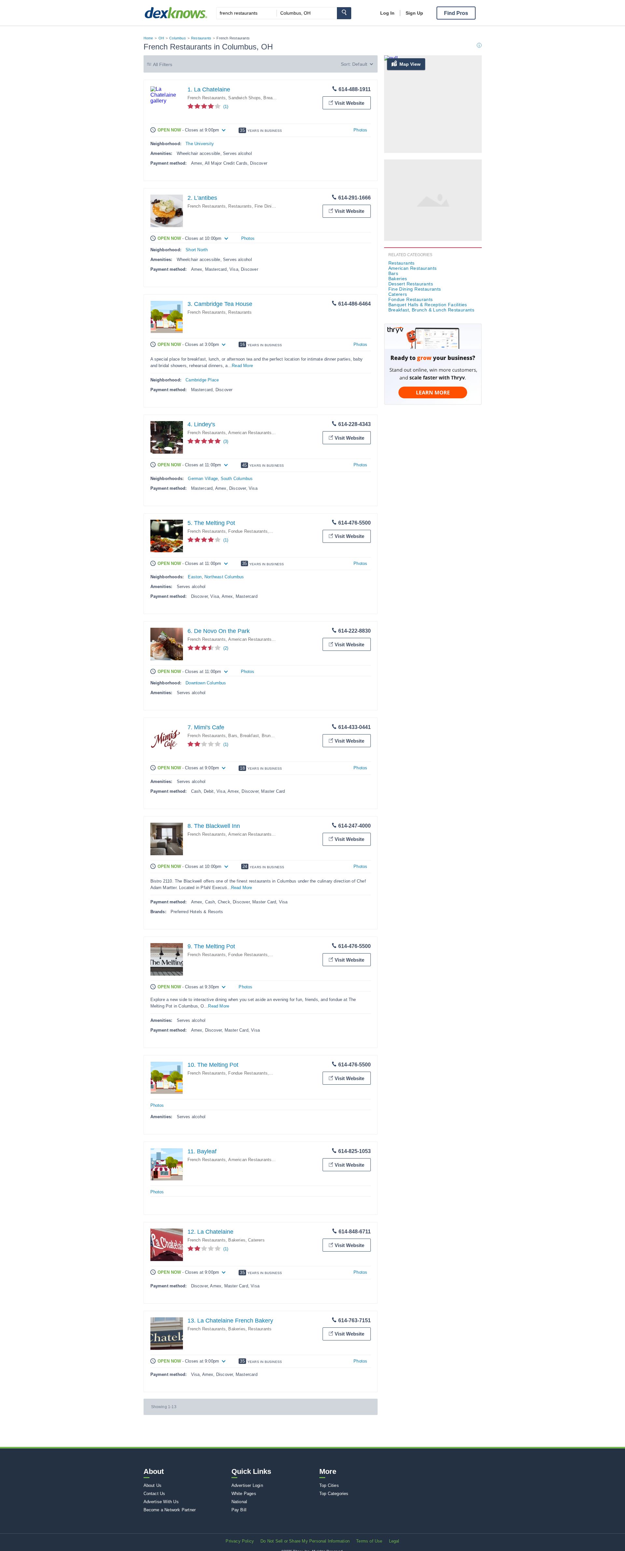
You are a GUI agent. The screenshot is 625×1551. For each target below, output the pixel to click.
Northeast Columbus (224, 576)
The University (200, 143)
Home (148, 38)
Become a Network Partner (170, 1509)
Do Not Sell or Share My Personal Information (305, 1541)
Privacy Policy (240, 1541)
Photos (360, 130)
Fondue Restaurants (248, 531)
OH (161, 38)
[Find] (344, 13)
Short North (197, 249)
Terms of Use (369, 1541)
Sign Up (414, 13)
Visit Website (349, 103)
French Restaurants (207, 97)
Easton (194, 576)
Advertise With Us (161, 1501)
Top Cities (329, 1485)
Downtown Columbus (206, 682)
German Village (203, 478)
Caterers (256, 1240)
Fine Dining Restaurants (278, 206)
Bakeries (236, 1240)
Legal (394, 1541)
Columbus (177, 38)
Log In (387, 13)
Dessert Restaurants (410, 283)
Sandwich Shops (244, 97)
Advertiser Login (247, 1485)
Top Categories (334, 1493)
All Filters (163, 64)
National (239, 1501)
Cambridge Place (202, 379)
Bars (232, 735)
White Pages (243, 1493)
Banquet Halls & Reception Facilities (427, 304)
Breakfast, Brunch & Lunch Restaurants (278, 735)
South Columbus (237, 478)
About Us (153, 1485)
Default (359, 64)
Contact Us (154, 1493)
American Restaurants (249, 432)
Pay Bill (239, 1509)
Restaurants (201, 38)
